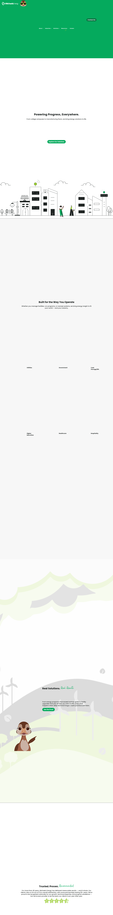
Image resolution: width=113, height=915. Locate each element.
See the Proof (48, 709)
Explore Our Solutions (56, 142)
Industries (48, 28)
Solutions (56, 28)
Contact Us (91, 20)
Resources (64, 28)
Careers (72, 28)
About (40, 28)
